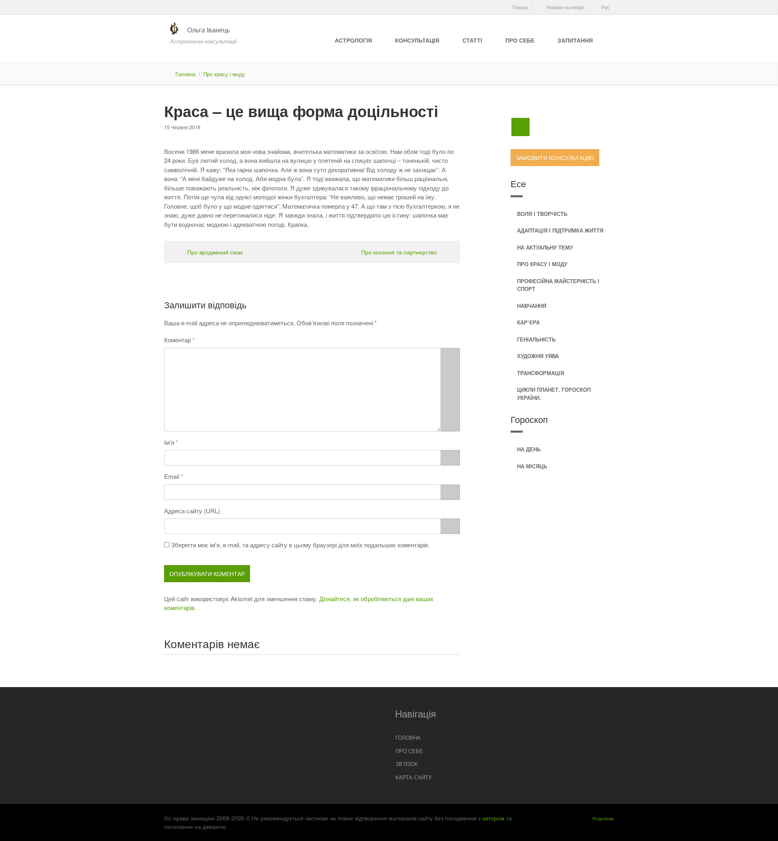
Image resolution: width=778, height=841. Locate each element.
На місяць (532, 466)
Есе (518, 183)
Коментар (177, 339)
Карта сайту (413, 777)
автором (493, 818)
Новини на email (564, 7)
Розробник (603, 818)
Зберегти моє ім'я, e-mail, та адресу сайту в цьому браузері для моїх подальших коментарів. (300, 544)
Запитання (575, 40)
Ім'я (169, 442)
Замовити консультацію (555, 158)
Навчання (531, 306)
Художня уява (538, 356)
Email (171, 476)
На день (529, 449)
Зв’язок (406, 764)
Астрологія (353, 40)
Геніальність (536, 339)
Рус (604, 7)
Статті (472, 40)
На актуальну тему (545, 247)
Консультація (417, 40)
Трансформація (540, 373)
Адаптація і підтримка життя (560, 230)
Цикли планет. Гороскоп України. (554, 393)
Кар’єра (528, 322)
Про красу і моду (224, 74)
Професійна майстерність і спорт (558, 285)
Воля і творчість (542, 214)
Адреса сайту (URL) (192, 510)
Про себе (519, 40)
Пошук (519, 7)
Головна (185, 74)
